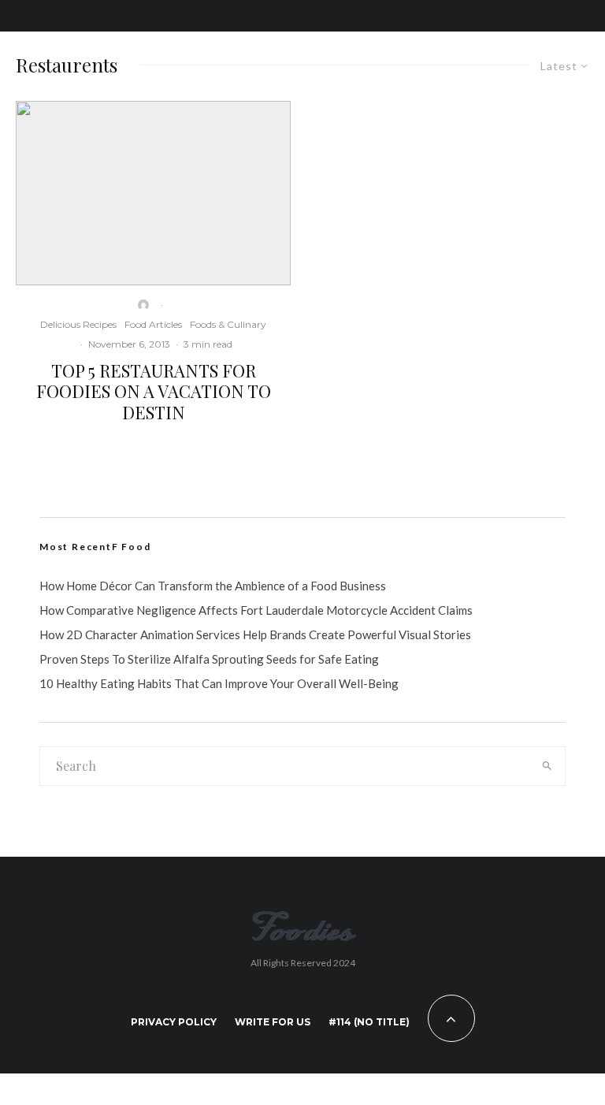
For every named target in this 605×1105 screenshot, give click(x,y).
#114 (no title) (369, 1022)
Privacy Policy (174, 1022)
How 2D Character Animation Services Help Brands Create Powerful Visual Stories (255, 634)
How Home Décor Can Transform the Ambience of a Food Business (212, 586)
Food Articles (153, 324)
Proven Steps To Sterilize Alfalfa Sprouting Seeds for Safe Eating (209, 659)
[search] (547, 766)
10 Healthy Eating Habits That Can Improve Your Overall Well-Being (219, 683)
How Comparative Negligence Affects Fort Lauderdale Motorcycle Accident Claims (256, 610)
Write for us (272, 1022)
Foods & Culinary (228, 324)
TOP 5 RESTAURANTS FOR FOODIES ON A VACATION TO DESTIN (153, 391)
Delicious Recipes (78, 324)
